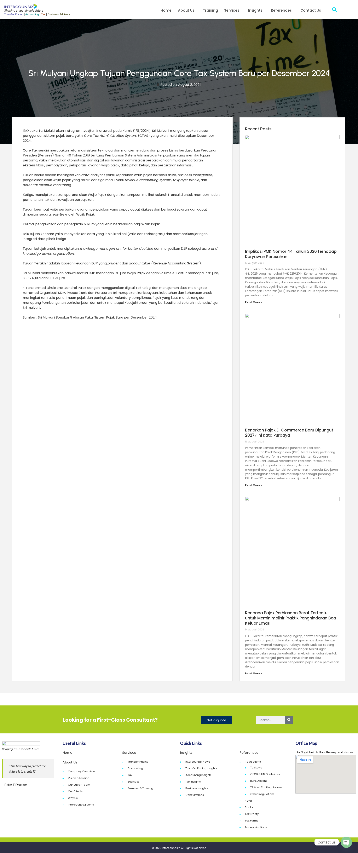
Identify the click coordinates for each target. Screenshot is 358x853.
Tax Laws (256, 767)
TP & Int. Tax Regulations (266, 787)
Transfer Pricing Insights (201, 768)
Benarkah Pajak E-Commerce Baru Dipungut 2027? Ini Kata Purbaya (289, 432)
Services (231, 10)
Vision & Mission (78, 778)
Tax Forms (251, 821)
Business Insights (196, 788)
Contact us (310, 10)
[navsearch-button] (334, 10)
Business (133, 782)
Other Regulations (262, 794)
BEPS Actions (258, 781)
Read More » (253, 302)
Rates (249, 801)
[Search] (289, 720)
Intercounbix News (197, 762)
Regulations (253, 762)
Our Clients (75, 791)
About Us (186, 10)
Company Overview (81, 771)
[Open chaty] (346, 842)
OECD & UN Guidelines (265, 774)
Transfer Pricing (138, 762)
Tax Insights (193, 782)
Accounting (135, 768)
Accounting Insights (198, 775)
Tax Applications (256, 827)
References (281, 10)
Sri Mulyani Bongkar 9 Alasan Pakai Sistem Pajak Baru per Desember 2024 (97, 317)
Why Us (73, 798)
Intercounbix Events (81, 805)
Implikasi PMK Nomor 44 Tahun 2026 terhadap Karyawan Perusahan (291, 254)
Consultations (194, 795)
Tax (130, 775)
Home (166, 10)
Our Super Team (79, 785)
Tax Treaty (252, 814)
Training (210, 10)
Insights (255, 10)
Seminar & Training (140, 788)
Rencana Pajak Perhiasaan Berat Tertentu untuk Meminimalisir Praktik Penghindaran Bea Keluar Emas (290, 618)
